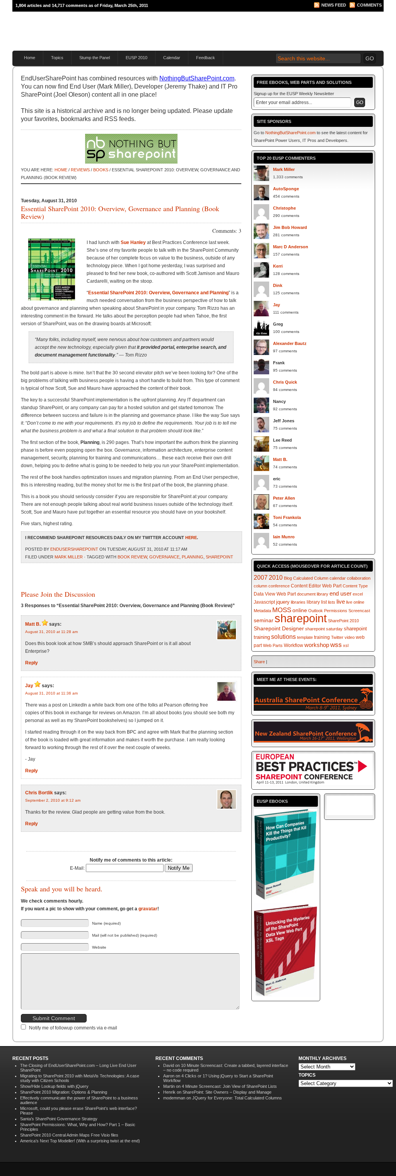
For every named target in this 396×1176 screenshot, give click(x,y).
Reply (31, 663)
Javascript (264, 602)
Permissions (335, 610)
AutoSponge (286, 188)
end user (340, 594)
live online (355, 602)
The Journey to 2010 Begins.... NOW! (291, 21)
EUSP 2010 (136, 57)
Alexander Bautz (290, 343)
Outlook (315, 610)
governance (164, 557)
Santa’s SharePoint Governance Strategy (58, 1118)
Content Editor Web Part (316, 586)
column (260, 586)
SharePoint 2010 (343, 620)
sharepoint (219, 557)
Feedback (205, 57)
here (191, 537)
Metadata (262, 610)
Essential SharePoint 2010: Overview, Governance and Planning (158, 292)
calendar (337, 578)
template (305, 637)
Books (100, 169)
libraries (298, 602)
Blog (288, 578)
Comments (369, 5)
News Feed (333, 5)
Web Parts (273, 645)
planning (192, 557)
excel (358, 594)
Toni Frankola (287, 517)
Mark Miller (69, 557)
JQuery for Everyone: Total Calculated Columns (237, 1098)
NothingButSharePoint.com (196, 78)
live (340, 602)
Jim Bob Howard (290, 227)
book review (132, 557)
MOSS (281, 610)
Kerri (278, 266)
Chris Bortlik (39, 792)
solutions (283, 636)
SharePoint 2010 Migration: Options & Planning (63, 1092)
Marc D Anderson (290, 246)
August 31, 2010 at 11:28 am (51, 632)
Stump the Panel (94, 57)
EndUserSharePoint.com (105, 27)
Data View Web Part (275, 594)
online (299, 610)
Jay (29, 685)
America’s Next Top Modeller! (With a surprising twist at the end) (80, 1140)
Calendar (171, 57)
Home (29, 57)
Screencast (359, 610)
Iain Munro (284, 536)
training (322, 637)
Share (259, 661)
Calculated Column (310, 578)
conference (279, 586)
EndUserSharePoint (74, 549)
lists (331, 602)
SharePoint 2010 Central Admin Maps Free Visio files (69, 1135)
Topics (57, 57)
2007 (261, 577)
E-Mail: (78, 868)
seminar (263, 620)
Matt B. (33, 624)
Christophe (284, 208)
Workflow (293, 645)
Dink (277, 285)
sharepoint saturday (324, 628)
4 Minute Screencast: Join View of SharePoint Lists (229, 1086)
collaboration (358, 578)
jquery (283, 602)
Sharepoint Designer (279, 628)
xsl (345, 645)
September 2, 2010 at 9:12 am (52, 800)
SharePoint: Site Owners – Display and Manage (227, 1092)
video (350, 637)
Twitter (337, 637)
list (324, 601)
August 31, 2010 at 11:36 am (51, 693)
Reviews (80, 169)
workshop (316, 645)
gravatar (147, 908)
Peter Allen (284, 498)
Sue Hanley (133, 242)
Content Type (355, 586)
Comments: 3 (226, 230)
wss (336, 645)
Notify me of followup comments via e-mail (73, 1028)
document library (312, 594)
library (313, 601)
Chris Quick (285, 382)
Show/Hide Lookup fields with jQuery (54, 1086)
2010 (276, 577)
